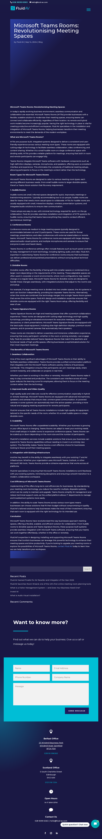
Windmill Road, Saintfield (51, 746)
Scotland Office (51, 768)
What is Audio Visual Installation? (25, 595)
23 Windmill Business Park (51, 743)
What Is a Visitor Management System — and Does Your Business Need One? (45, 588)
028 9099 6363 (20, 2)
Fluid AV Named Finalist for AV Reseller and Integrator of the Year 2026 (42, 580)
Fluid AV (20, 42)
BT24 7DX (51, 749)
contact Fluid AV (65, 546)
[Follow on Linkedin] (57, 833)
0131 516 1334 (51, 782)
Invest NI (14, 592)
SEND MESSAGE (76, 711)
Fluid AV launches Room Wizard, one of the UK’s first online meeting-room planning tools (50, 584)
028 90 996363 (51, 753)
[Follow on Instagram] (51, 833)
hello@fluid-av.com (58, 821)
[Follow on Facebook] (45, 833)
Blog (40, 42)
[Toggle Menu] (89, 9)
